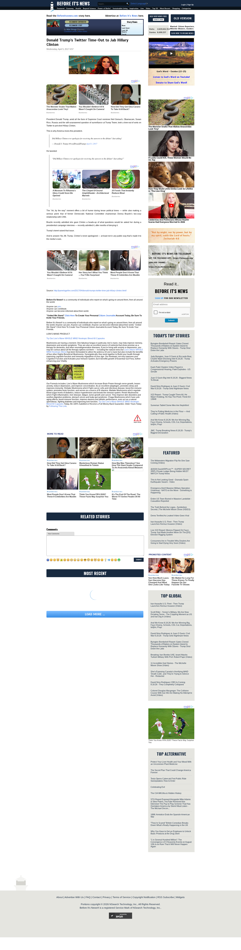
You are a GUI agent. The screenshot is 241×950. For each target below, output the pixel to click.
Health (78, 8)
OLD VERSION (183, 18)
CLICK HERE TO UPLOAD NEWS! (182, 33)
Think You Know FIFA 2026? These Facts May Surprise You (93, 495)
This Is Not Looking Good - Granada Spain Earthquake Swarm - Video (169, 481)
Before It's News (73, 3)
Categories (186, 8)
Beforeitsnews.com (67, 15)
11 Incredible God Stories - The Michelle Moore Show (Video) (168, 664)
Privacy (107, 897)
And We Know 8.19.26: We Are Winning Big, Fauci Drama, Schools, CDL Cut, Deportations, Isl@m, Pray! (171, 422)
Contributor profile (70, 31)
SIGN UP (159, 298)
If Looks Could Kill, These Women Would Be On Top (169, 158)
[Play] (171, 53)
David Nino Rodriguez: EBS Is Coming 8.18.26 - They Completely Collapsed (168, 683)
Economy (70, 8)
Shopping (176, 8)
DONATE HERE (158, 19)
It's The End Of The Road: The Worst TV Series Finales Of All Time (126, 496)
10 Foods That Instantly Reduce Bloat (123, 191)
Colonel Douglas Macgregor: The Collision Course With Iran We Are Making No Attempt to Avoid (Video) (171, 693)
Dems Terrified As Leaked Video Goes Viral (170, 516)
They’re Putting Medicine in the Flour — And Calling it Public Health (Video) (170, 412)
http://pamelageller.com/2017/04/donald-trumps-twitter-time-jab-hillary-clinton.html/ (90, 291)
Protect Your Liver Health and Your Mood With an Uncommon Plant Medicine (171, 763)
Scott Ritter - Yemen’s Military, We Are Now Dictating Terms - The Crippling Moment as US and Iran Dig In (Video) (171, 614)
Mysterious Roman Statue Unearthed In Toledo (91, 464)
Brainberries (57, 199)
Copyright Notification (144, 897)
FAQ (88, 897)
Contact (96, 897)
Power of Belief (104, 8)
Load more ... (95, 614)
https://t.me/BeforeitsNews (162, 267)
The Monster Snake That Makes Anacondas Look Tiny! (169, 127)
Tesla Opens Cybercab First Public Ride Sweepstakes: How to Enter (168, 780)
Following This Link (58, 406)
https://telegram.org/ (183, 258)
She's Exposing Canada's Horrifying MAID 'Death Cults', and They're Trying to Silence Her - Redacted (170, 674)
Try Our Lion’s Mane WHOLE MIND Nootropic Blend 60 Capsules (75, 338)
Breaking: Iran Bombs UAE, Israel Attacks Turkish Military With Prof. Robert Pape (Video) (171, 656)
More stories (82, 31)
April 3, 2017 (92, 143)
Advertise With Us (74, 897)
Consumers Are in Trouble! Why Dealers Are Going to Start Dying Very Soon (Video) (170, 542)
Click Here (70, 315)
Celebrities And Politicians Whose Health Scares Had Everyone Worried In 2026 (168, 220)
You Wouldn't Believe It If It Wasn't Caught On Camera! (60, 273)
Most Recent (165, 8)
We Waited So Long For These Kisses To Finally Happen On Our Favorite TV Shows (183, 581)
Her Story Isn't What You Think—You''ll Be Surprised (93, 273)
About (59, 897)
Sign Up (190, 5)
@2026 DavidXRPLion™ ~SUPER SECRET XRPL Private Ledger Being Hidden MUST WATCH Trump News (171, 471)
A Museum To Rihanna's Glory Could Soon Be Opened (64, 193)
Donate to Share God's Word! (171, 82)
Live (142, 8)
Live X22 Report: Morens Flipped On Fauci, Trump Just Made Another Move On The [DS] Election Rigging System (170, 532)
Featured (60, 8)
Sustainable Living (120, 8)
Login (183, 5)
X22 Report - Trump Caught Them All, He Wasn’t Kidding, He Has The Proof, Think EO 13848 (171, 397)
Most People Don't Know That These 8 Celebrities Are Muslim (125, 273)
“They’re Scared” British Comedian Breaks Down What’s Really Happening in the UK (169, 824)
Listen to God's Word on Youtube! (171, 77)
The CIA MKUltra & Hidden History (166, 793)
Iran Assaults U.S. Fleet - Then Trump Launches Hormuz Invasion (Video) (167, 523)
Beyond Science (89, 8)
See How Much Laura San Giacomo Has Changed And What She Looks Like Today (159, 581)
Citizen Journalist (107, 315)
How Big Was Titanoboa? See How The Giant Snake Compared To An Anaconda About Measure (127, 465)
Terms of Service (122, 897)
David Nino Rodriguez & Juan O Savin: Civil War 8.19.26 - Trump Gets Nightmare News (170, 387)
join (59, 306)
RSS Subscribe (165, 897)
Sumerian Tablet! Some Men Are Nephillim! (170, 405)
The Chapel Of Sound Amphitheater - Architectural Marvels (95, 193)
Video (148, 8)
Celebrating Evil (158, 787)
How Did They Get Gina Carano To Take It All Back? (61, 464)
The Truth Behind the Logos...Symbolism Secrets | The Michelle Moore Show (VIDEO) (170, 508)
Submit (171, 320)
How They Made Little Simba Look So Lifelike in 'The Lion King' (170, 189)
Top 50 (155, 8)
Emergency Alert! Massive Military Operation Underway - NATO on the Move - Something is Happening (171, 490)
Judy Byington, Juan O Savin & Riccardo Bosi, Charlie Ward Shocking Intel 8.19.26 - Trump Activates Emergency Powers (171, 358)
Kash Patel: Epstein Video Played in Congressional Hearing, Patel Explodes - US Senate (170, 369)
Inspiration (134, 8)
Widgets (180, 897)
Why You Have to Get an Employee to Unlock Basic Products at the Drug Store (171, 832)
